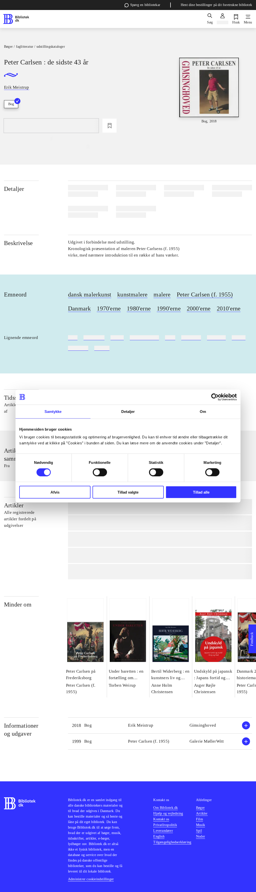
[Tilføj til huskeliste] (109, 126)
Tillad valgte (128, 492)
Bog (11, 104)
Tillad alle (201, 492)
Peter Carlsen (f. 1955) (205, 294)
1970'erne (109, 308)
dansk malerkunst (89, 294)
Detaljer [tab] (128, 411)
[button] (160, 725)
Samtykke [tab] (53, 411)
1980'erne (139, 308)
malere (162, 294)
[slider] (209, 94)
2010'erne (229, 308)
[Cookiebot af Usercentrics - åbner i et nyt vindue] (215, 397)
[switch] (100, 472)
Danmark (79, 308)
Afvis (55, 492)
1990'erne (169, 308)
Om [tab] (203, 411)
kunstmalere (132, 294)
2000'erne (199, 308)
